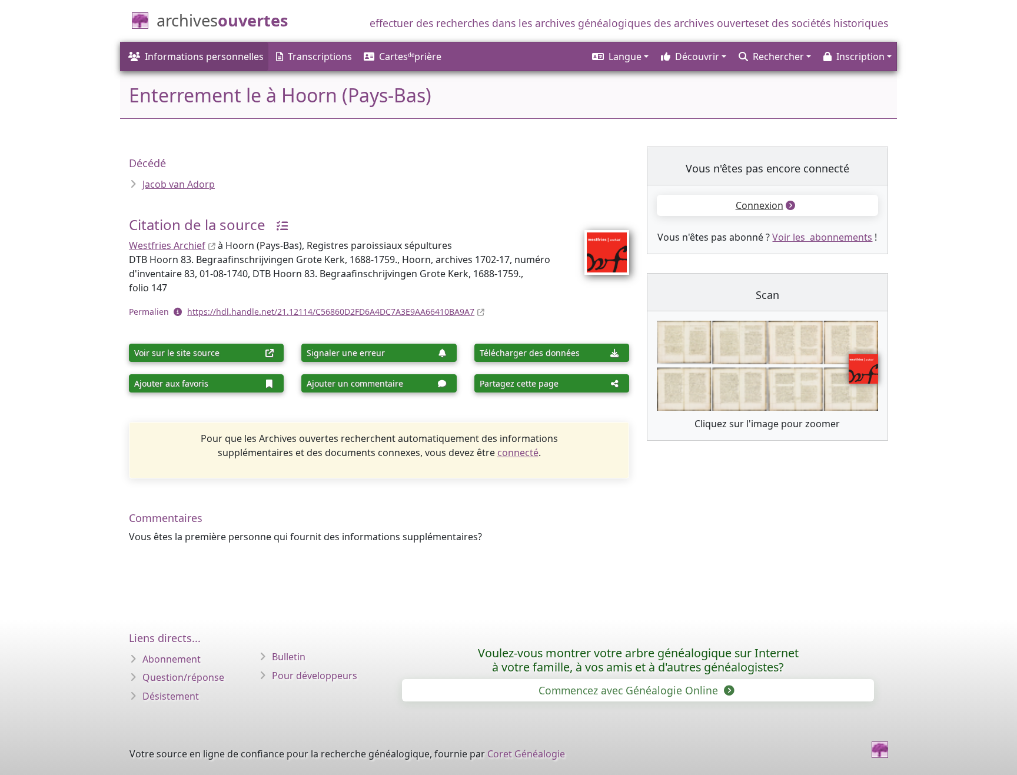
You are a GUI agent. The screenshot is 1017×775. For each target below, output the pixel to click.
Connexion (759, 205)
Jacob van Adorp (178, 184)
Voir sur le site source (177, 352)
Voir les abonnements (822, 237)
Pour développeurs (314, 675)
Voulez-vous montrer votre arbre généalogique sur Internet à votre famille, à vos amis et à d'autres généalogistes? (638, 660)
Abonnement (171, 659)
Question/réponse (183, 677)
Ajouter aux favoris (171, 383)
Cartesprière (410, 56)
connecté (518, 452)
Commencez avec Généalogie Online (630, 690)
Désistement (170, 696)
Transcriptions (320, 56)
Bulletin (288, 656)
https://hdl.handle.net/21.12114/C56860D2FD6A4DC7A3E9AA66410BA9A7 (330, 311)
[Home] (880, 749)
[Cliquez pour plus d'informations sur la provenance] (277, 224)
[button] (619, 56)
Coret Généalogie (526, 753)
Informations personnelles (204, 56)
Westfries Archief (167, 245)
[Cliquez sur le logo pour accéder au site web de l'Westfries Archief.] (599, 244)
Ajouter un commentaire (355, 383)
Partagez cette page (519, 383)
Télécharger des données (530, 352)
